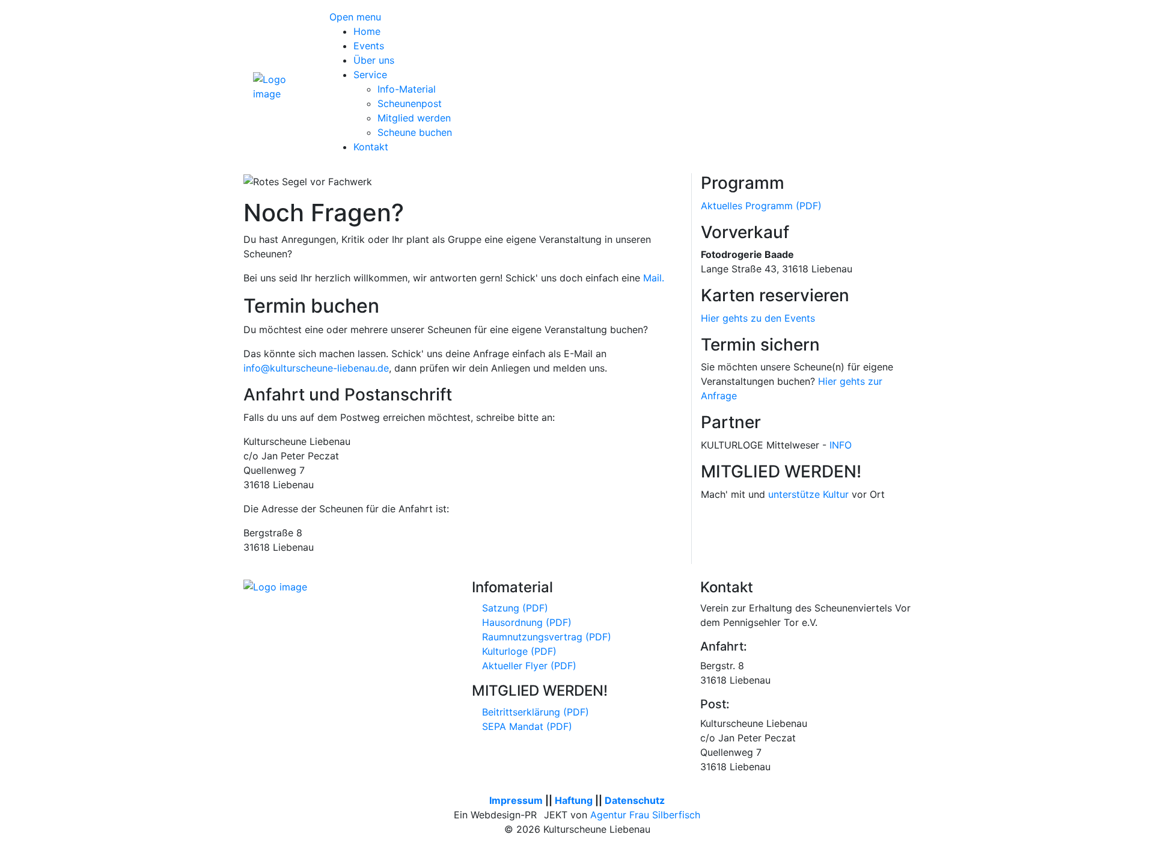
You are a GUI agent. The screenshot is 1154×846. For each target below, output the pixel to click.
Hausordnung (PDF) (525, 622)
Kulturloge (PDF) (518, 651)
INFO (840, 445)
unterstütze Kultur (808, 494)
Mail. (653, 278)
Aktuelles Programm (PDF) (761, 206)
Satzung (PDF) (513, 608)
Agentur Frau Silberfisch (645, 815)
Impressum (516, 800)
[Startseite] (282, 85)
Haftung (574, 800)
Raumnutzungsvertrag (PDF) (545, 637)
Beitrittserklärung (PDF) (534, 712)
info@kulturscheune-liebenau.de (316, 368)
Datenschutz (635, 800)
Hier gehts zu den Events (758, 318)
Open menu (355, 17)
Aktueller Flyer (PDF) (527, 666)
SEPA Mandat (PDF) (525, 726)
